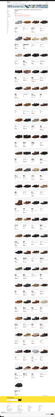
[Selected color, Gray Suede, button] (15, 274)
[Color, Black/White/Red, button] (19, 391)
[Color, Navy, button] (32, 28)
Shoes (18, 13)
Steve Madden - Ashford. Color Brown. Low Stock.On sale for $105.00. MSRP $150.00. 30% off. (19, 188)
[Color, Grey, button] (32, 175)
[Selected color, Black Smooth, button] (23, 142)
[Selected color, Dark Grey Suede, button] (23, 175)
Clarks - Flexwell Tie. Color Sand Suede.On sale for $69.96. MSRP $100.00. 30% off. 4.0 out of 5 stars (27, 337)
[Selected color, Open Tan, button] (23, 225)
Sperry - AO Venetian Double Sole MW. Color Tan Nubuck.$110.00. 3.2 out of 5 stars (27, 106)
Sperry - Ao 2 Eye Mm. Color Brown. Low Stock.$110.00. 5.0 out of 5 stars (44, 271)
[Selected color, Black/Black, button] (31, 324)
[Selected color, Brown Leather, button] (31, 373)
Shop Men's (46, 7)
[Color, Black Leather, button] (32, 373)
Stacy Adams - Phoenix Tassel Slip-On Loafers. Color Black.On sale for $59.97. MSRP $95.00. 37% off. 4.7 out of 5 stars (44, 74)
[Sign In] (46, 2)
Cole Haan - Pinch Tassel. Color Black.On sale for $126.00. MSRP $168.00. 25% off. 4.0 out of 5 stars (19, 90)
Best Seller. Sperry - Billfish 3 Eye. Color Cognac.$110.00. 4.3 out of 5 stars (19, 221)
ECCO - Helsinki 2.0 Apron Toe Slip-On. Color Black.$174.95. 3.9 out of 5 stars (44, 221)
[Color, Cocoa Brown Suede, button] (17, 44)
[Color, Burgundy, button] (24, 61)
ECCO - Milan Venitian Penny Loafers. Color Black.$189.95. (35, 205)
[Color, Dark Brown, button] (33, 126)
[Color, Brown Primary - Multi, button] (26, 44)
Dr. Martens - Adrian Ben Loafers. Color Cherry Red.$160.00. (35, 155)
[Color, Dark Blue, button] (32, 126)
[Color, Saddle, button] (32, 208)
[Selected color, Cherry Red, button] (31, 159)
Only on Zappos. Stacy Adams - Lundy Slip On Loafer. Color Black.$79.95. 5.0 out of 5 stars (19, 254)
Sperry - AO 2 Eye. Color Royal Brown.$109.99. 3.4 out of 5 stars (27, 41)
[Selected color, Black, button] (23, 61)
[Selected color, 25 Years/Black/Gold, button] (15, 391)
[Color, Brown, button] (33, 28)
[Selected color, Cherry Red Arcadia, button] (15, 142)
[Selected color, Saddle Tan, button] (23, 258)
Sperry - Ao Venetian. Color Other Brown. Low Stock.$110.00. (19, 106)
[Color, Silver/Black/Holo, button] (17, 391)
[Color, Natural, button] (25, 307)
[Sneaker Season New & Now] (27, 6)
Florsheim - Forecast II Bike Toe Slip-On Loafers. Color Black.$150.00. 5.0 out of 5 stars (44, 238)
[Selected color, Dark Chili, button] (31, 142)
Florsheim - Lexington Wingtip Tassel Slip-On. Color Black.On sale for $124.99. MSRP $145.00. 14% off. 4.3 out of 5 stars (27, 122)
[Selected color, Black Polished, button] (31, 77)
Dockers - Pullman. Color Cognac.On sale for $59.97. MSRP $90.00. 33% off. (19, 155)
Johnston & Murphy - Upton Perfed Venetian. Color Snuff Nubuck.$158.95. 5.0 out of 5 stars (19, 238)
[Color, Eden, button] (16, 28)
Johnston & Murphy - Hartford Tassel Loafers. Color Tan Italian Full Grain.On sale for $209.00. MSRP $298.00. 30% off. (35, 90)
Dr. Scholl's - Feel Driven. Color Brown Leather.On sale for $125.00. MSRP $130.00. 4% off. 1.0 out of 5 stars (35, 370)
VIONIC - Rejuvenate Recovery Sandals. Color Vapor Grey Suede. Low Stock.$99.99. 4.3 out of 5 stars (35, 354)
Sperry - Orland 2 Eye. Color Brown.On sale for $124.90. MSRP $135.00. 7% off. (19, 288)
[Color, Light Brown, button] (17, 225)
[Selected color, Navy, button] (23, 291)
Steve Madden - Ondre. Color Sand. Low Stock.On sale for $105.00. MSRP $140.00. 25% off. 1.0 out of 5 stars (35, 172)
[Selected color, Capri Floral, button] (15, 28)
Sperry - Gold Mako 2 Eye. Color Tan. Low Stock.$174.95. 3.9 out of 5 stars (19, 122)
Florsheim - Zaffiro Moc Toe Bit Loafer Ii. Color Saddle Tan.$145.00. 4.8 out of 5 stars (27, 254)
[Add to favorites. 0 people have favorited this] (22, 17)
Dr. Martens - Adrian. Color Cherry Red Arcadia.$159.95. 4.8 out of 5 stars (19, 139)
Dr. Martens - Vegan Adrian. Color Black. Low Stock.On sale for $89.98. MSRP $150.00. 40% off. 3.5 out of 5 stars (27, 354)
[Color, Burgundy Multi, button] (32, 77)
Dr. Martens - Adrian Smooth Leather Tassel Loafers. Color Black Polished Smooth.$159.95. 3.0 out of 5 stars (35, 57)
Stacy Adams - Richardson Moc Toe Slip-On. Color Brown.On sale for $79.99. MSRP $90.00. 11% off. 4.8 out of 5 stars (44, 321)
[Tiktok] (8, 403)
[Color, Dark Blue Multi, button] (41, 258)
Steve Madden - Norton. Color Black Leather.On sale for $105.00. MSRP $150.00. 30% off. (44, 205)
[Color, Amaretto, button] (25, 44)
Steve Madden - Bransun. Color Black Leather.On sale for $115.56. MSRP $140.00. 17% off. (44, 337)
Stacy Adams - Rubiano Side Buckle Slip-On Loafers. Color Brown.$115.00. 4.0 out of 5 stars (44, 254)
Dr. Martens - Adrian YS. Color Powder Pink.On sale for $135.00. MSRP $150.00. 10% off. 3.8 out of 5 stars (35, 337)
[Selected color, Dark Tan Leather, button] (15, 307)
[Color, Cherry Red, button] (25, 142)
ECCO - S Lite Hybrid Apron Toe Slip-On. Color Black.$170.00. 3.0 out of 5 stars (35, 238)
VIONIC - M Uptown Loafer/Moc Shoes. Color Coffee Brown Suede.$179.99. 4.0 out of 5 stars (35, 254)
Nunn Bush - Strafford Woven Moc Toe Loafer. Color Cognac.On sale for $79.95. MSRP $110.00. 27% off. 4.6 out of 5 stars (44, 122)
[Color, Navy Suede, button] (32, 291)
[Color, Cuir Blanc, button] (25, 373)
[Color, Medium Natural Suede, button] (24, 175)
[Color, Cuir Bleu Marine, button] (26, 373)
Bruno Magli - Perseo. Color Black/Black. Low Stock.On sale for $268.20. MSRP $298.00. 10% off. (35, 321)
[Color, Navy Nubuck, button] (16, 241)
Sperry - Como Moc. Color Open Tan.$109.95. (27, 221)
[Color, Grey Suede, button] (24, 340)
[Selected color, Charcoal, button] (23, 307)
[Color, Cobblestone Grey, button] (32, 357)
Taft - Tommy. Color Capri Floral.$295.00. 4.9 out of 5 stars (19, 24)
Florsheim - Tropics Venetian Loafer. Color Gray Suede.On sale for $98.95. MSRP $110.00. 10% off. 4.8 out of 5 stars (19, 271)
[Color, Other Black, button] (41, 94)
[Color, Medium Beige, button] (34, 28)
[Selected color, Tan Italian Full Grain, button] (31, 94)
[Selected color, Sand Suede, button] (31, 291)
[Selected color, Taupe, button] (40, 94)
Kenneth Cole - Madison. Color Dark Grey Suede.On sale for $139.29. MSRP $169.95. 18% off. (27, 172)
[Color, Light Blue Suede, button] (16, 175)
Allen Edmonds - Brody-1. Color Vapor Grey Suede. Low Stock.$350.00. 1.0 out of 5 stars (44, 304)
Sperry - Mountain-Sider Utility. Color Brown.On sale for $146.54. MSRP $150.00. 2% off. (19, 205)
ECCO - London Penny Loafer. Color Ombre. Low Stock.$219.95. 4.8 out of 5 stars (19, 41)
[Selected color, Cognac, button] (40, 126)
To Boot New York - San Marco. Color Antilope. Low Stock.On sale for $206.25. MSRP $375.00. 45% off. (44, 188)
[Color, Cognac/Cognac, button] (42, 225)
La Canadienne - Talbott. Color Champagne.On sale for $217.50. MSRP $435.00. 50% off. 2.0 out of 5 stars (19, 57)
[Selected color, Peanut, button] (15, 324)
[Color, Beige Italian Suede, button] (32, 94)
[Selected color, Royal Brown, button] (23, 44)
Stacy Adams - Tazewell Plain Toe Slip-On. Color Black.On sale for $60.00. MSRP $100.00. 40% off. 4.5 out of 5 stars (27, 155)
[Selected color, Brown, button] (15, 192)
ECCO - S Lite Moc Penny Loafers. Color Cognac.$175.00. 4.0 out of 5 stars (27, 205)
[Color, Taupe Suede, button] (32, 324)
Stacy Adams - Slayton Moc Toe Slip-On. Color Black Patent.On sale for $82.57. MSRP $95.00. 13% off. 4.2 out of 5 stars (19, 337)
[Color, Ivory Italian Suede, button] (33, 94)
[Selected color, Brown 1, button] (31, 28)
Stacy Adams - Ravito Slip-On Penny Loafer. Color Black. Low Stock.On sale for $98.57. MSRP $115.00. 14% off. (35, 271)
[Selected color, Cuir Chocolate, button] (23, 373)
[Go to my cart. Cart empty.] (47, 2)
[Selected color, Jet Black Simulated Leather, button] (15, 77)
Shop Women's (42, 7)
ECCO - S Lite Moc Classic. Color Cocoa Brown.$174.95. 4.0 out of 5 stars (27, 238)
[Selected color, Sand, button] (31, 175)
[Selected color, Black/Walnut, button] (31, 192)
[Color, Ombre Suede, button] (16, 44)
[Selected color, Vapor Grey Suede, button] (40, 307)
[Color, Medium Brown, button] (41, 175)
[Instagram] (7, 403)
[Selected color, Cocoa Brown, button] (23, 241)
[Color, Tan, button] (33, 175)
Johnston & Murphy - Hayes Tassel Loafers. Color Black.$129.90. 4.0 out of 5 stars (27, 57)
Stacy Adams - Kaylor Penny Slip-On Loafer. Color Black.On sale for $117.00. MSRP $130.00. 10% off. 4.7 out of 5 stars (27, 271)
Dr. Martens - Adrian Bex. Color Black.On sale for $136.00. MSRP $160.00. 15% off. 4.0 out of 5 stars (44, 139)
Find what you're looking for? (44, 395)
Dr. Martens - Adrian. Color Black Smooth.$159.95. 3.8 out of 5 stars (27, 139)
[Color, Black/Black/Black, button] (16, 391)
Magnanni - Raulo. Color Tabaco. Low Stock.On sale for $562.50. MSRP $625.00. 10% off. (19, 354)
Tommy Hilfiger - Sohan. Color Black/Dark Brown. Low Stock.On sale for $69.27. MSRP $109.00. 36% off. (27, 188)
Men (20, 13)
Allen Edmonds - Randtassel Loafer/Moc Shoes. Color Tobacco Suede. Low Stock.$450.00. (19, 172)
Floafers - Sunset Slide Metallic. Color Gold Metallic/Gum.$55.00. (35, 41)
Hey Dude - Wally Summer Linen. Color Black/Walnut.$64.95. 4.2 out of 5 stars (35, 188)
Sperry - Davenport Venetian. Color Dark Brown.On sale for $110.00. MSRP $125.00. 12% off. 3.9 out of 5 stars (35, 106)
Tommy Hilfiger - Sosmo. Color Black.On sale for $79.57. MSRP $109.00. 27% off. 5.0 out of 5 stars (44, 172)
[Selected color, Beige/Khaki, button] (31, 126)
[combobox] (18, 2)
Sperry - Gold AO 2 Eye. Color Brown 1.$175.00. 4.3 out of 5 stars (35, 24)
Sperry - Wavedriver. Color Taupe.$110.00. (44, 90)
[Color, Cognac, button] (41, 225)
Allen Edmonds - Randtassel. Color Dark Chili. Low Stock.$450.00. (35, 139)
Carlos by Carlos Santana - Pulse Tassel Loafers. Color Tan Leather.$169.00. (27, 90)
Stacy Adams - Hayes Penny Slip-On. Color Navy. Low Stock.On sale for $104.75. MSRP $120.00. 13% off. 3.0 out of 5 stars (27, 288)
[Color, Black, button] (24, 44)
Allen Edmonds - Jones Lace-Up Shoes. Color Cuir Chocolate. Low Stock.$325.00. (27, 370)
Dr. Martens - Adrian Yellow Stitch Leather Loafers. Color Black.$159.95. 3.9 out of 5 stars (44, 155)
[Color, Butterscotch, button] (33, 159)
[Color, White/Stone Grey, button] (32, 192)
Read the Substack (30, 0)
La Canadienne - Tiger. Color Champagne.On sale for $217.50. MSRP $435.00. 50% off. (44, 41)
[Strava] (10, 403)
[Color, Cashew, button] (42, 159)
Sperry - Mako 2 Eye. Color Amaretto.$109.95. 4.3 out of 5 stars (35, 221)
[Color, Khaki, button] (42, 324)
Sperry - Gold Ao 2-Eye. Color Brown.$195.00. (44, 106)
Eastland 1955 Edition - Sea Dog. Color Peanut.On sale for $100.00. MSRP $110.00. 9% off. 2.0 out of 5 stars (19, 321)
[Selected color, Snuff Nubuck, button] (15, 241)
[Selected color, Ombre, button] (15, 44)
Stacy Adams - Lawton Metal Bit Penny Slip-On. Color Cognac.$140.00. (35, 304)
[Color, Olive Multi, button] (43, 258)
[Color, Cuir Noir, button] (24, 373)
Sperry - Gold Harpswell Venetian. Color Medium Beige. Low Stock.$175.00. (27, 24)
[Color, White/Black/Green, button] (18, 391)
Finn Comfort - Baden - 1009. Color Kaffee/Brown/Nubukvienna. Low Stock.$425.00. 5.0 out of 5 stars (44, 354)
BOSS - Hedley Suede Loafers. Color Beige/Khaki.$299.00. (35, 122)
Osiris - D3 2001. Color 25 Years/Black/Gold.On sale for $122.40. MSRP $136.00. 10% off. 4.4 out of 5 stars (19, 387)
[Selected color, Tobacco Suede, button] (15, 175)
